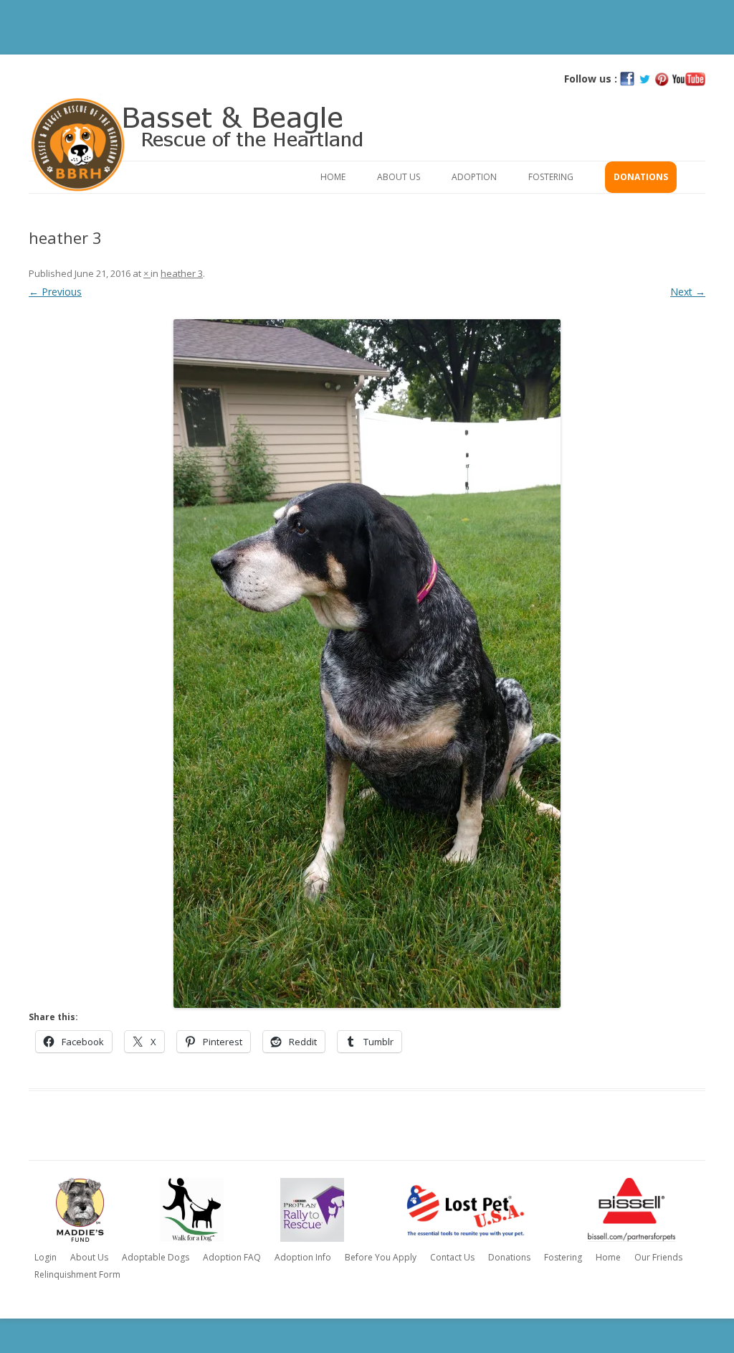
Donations (641, 177)
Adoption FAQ (232, 1257)
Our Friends (658, 1257)
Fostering (550, 177)
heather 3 (182, 273)
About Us (398, 177)
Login (45, 1257)
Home (332, 177)
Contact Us (452, 1257)
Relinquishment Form (77, 1274)
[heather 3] (367, 663)
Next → (687, 291)
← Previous (55, 291)
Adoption (474, 177)
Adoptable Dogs (155, 1257)
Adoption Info (303, 1257)
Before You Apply (380, 1257)
